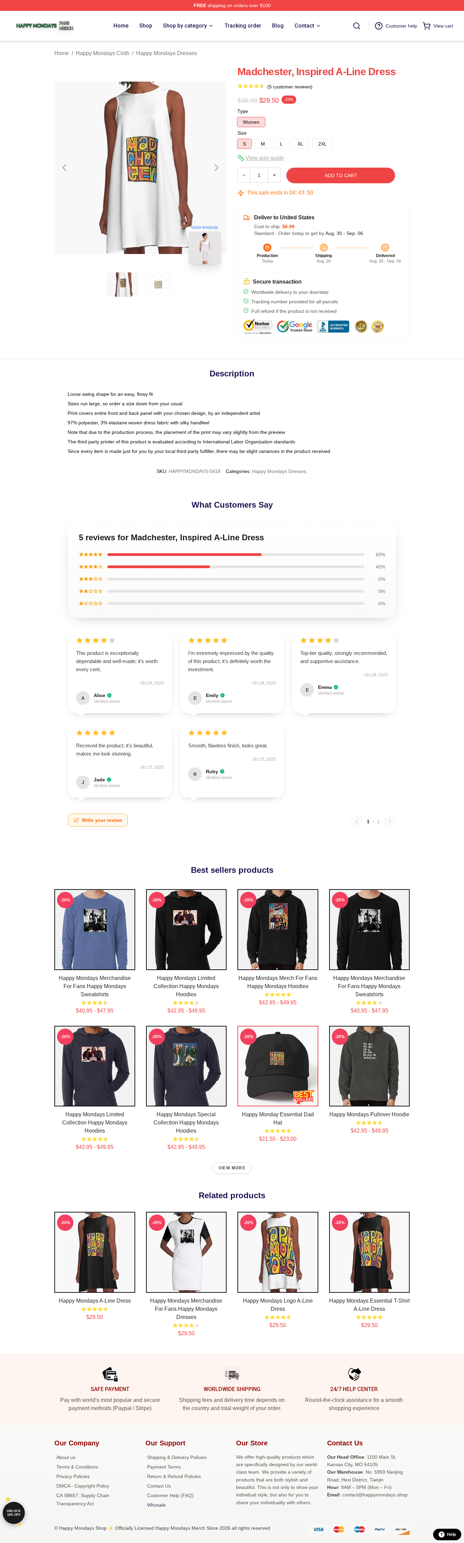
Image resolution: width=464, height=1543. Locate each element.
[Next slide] (216, 167)
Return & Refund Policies (174, 1476)
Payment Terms (164, 1467)
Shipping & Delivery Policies (177, 1457)
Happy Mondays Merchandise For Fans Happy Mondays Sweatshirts (95, 986)
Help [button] (451, 1534)
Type (242, 111)
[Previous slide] (65, 167)
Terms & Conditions (77, 1467)
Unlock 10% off (14, 1512)
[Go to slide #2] (158, 284)
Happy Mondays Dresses (166, 53)
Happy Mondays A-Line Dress (95, 1301)
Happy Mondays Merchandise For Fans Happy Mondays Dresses (186, 1309)
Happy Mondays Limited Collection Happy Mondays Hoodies (186, 986)
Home (61, 53)
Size (242, 133)
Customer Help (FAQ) (170, 1495)
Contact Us (159, 1486)
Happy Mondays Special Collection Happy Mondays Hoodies (186, 1123)
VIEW (95, 963)
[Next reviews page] (390, 821)
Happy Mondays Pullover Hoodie (369, 1114)
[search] (356, 26)
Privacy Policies (73, 1476)
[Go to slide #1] (123, 284)
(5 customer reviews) (290, 86)
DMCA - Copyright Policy (82, 1486)
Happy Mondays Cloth (102, 53)
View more (232, 1168)
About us (65, 1457)
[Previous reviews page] (357, 821)
